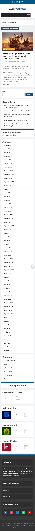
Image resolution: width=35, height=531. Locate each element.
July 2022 (6, 321)
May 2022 (7, 328)
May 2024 (7, 240)
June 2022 (7, 325)
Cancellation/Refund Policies (21, 526)
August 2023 (7, 273)
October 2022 (8, 310)
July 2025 (6, 189)
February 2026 (8, 164)
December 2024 (8, 215)
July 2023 (6, 277)
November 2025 (9, 175)
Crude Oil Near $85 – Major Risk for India (16, 120)
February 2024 (8, 251)
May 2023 (7, 284)
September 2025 (9, 182)
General (6, 364)
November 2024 (9, 218)
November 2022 (9, 306)
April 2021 (7, 350)
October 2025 (8, 178)
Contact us (6, 496)
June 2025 (7, 193)
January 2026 (8, 167)
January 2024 (8, 255)
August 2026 (7, 145)
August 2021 (7, 336)
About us (6, 490)
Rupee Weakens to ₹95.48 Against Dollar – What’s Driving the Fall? (16, 106)
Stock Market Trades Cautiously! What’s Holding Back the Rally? (17, 125)
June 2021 (7, 343)
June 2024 (7, 237)
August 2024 (7, 229)
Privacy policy (28, 524)
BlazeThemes (18, 528)
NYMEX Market (8, 375)
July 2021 (6, 339)
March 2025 (7, 204)
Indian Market (8, 368)
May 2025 (7, 196)
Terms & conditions (6, 526)
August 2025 (7, 185)
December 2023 (8, 259)
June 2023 (7, 281)
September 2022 (9, 314)
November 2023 (9, 262)
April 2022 (7, 332)
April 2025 (7, 200)
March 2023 (7, 292)
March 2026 (7, 160)
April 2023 (7, 288)
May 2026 (7, 152)
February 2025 (8, 208)
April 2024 (7, 244)
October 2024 (8, 222)
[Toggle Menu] (28, 15)
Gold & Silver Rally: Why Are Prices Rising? (16, 111)
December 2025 (8, 171)
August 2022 (7, 317)
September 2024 (9, 226)
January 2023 (7, 299)
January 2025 (7, 211)
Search (4, 91)
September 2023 (9, 270)
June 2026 (7, 149)
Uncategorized (8, 379)
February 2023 (8, 295)
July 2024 (6, 233)
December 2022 (8, 303)
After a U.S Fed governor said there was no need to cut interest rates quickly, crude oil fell (16, 56)
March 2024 (7, 248)
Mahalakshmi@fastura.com (11, 61)
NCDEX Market (8, 371)
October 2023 (8, 266)
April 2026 (7, 156)
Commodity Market (8, 49)
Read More (6, 84)
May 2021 (7, 347)
